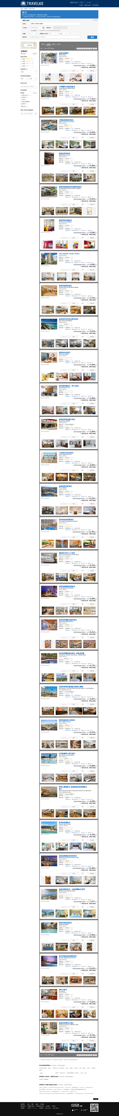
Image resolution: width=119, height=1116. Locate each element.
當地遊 (36, 1104)
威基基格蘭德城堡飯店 (67, 586)
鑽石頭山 (61, 825)
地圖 (73, 70)
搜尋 (92, 37)
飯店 (29, 1104)
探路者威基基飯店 (65, 923)
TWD (81, 2)
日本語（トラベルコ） (32, 1108)
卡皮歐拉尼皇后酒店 (66, 453)
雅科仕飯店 (63, 989)
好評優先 (59, 44)
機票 (32, 1104)
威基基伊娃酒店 (64, 352)
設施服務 (24, 90)
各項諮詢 (96, 5)
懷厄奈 (49, 1068)
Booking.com (75, 63)
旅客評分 (25, 69)
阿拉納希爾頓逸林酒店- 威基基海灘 (71, 653)
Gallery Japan (48, 1108)
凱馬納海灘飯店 (64, 822)
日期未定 (34, 30)
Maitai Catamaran (58, 1089)
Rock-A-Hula (68, 1087)
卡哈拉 (81, 1073)
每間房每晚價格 (26, 76)
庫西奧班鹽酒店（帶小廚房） (69, 386)
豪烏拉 (84, 1068)
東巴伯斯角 (61, 1068)
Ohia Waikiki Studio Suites (69, 254)
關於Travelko (88, 5)
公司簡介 (81, 5)
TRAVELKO (24, 3)
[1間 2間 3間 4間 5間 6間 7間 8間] (33, 33)
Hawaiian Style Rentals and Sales (56, 1087)
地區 (23, 93)
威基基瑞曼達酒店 (65, 286)
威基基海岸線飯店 (65, 220)
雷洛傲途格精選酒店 (66, 519)
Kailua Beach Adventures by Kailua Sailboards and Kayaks (52, 1093)
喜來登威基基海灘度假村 (68, 956)
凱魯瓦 (40, 1070)
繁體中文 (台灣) (74, 2)
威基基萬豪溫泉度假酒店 (68, 856)
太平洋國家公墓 (66, 1089)
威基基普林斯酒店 (65, 486)
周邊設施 (92, 70)
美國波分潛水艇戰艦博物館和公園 (78, 1089)
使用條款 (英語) (31, 1106)
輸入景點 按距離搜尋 (27, 110)
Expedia (67, 63)
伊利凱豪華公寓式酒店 (67, 753)
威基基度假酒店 (64, 153)
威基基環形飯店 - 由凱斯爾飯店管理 (72, 889)
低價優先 (53, 44)
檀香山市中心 (62, 556)
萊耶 (80, 1068)
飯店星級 (43, 44)
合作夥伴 (48, 1106)
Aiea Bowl (81, 1087)
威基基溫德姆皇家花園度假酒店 (70, 187)
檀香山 (64, 56)
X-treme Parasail (64, 1091)
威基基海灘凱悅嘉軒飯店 (68, 620)
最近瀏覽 (89, 2)
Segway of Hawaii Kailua (44, 1091)
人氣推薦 (48, 44)
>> (96, 48)
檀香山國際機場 (63, 690)
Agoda (82, 63)
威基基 (60, 56)
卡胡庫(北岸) (55, 1068)
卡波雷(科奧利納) (43, 1068)
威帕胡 (71, 1068)
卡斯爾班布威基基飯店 (67, 87)
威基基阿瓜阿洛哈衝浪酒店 (68, 319)
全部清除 (34, 53)
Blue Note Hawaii (89, 1093)
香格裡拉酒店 (75, 1087)
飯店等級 (25, 57)
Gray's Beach (49, 1089)
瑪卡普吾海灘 (42, 1089)
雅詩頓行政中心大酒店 (67, 553)
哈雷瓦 (66, 1068)
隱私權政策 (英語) (40, 1106)
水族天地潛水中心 (70, 1093)
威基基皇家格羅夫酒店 (67, 419)
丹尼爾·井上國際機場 (43, 1079)
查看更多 (24, 106)
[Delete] (35, 113)
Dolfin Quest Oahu (80, 1093)
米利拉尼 (76, 1068)
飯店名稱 (24, 83)
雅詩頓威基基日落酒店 (67, 720)
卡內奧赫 (93, 1068)
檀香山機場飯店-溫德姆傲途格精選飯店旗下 (73, 788)
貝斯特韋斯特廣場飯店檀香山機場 (71, 687)
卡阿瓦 (88, 1068)
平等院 (40, 1087)
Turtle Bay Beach (89, 1087)
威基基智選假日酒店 (66, 1023)
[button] (64, 58)
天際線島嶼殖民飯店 (66, 120)
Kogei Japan (55, 1108)
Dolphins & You (73, 1091)
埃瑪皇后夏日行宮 (55, 1091)
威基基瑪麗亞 (64, 53)
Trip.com (89, 63)
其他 (86, 1073)
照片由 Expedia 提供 (45, 65)
